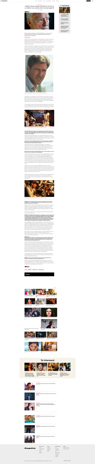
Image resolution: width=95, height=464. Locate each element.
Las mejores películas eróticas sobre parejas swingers (53, 374)
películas (29, 269)
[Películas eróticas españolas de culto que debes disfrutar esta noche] (65, 367)
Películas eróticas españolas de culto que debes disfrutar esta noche (64, 375)
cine (25, 269)
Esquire (28, 274)
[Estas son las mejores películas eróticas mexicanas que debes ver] (41, 367)
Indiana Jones (37, 40)
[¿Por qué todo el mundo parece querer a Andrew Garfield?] (29, 386)
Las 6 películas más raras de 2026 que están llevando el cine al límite (46, 394)
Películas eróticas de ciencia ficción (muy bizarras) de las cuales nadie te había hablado (30, 375)
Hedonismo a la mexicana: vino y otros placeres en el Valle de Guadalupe (65, 31)
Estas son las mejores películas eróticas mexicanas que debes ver (41, 375)
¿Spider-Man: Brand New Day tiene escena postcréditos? (45, 426)
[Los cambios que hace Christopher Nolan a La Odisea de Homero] (29, 439)
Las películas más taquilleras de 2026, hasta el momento (45, 416)
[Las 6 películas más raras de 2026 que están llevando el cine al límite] (29, 396)
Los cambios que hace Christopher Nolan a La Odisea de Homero (45, 437)
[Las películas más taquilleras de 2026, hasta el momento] (29, 419)
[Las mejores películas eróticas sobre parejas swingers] (53, 367)
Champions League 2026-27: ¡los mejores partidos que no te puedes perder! (65, 19)
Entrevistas (39, 4)
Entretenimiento (38, 382)
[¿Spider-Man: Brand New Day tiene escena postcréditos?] (29, 429)
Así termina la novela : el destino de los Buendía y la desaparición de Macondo (65, 15)
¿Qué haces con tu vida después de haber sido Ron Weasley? (65, 23)
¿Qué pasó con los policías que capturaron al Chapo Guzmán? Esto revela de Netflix (65, 27)
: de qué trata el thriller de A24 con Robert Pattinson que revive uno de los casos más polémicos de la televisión (45, 404)
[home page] (4, 0)
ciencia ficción (41, 269)
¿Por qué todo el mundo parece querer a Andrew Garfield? (45, 383)
